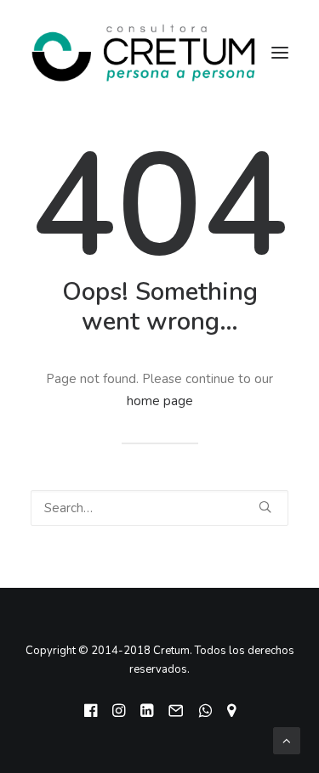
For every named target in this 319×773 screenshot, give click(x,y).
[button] (265, 507)
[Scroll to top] (286, 739)
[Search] (159, 508)
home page (160, 400)
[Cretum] (143, 52)
